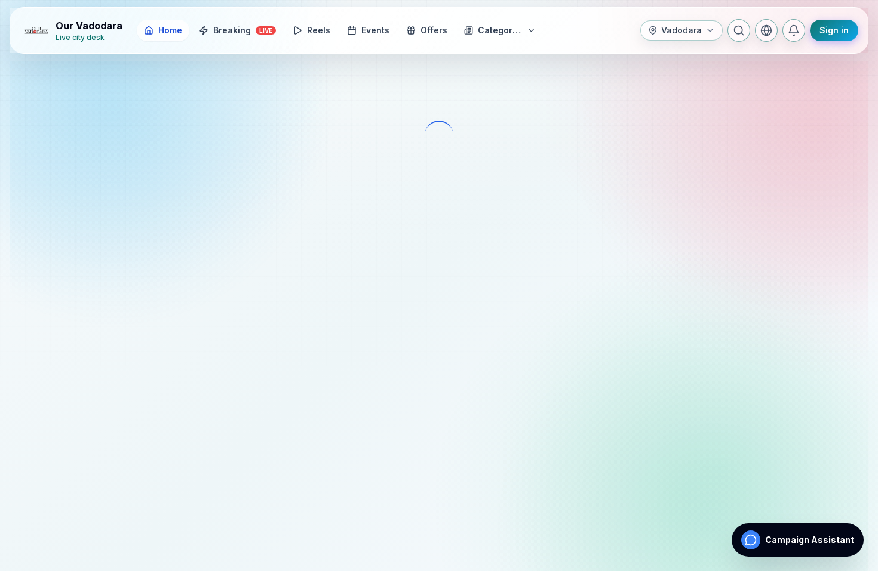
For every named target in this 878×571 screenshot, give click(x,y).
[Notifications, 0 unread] (793, 30)
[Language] (766, 30)
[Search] (738, 30)
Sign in (834, 30)
